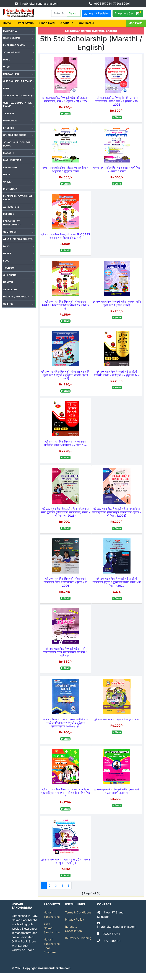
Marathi (8, 153)
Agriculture (11, 207)
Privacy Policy (74, 919)
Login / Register (98, 13)
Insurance (10, 120)
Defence (8, 214)
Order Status (25, 23)
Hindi (6, 174)
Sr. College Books (14, 135)
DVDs (6, 246)
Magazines (10, 31)
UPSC (6, 66)
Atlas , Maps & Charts (17, 239)
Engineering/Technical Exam (18, 198)
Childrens (10, 275)
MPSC (6, 59)
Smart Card (47, 23)
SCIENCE (8, 304)
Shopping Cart (127, 13)
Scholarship (11, 52)
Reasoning (10, 167)
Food (6, 260)
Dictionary (10, 189)
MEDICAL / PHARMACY (16, 296)
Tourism (8, 267)
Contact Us (86, 23)
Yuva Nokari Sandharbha (52, 928)
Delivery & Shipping (78, 938)
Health (8, 282)
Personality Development (12, 223)
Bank (6, 88)
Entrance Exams (14, 45)
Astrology (10, 289)
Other (7, 253)
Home (7, 23)
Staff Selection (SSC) (17, 95)
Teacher (8, 113)
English (8, 128)
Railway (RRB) (11, 74)
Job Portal (136, 23)
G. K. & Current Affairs (17, 81)
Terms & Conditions (78, 912)
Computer (9, 232)
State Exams (11, 38)
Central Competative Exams (17, 105)
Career (7, 181)
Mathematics (12, 160)
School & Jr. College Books (16, 144)
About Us (66, 23)
